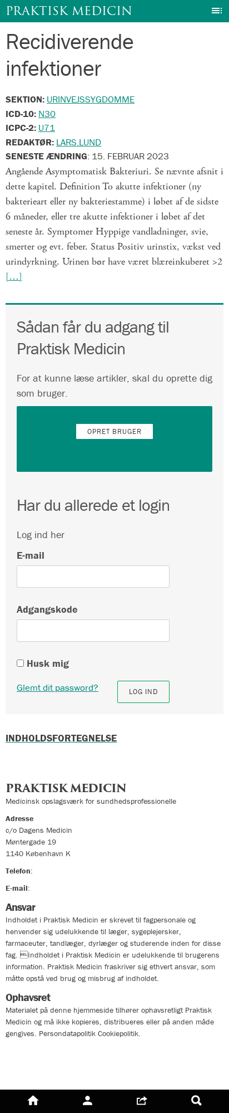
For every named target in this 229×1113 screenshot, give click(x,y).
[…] (14, 276)
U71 (46, 127)
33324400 (53, 871)
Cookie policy (35, 1072)
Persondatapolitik (44, 1052)
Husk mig (46, 663)
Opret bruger (114, 431)
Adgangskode (47, 609)
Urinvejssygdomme (91, 99)
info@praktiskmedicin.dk (72, 888)
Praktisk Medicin (69, 11)
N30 (47, 114)
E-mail (30, 555)
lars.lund (78, 142)
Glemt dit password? (57, 687)
